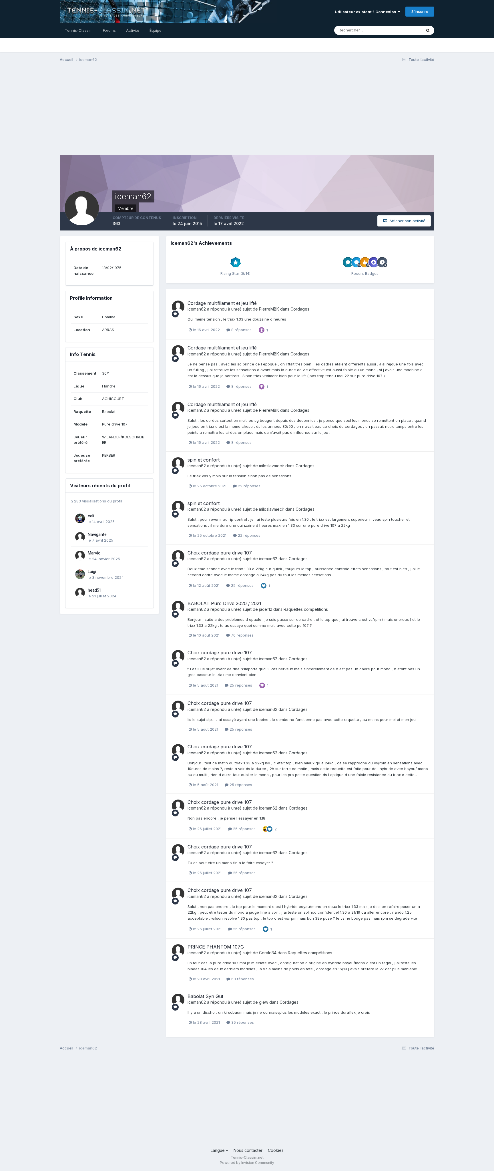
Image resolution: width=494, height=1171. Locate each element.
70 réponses (242, 635)
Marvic (94, 553)
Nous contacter (248, 1150)
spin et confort (204, 460)
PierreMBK (269, 309)
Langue (218, 1150)
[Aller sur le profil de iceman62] (178, 307)
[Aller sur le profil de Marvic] (80, 555)
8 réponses (241, 329)
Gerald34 (267, 952)
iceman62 (197, 309)
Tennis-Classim (79, 30)
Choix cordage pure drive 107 (220, 553)
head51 (94, 590)
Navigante (97, 534)
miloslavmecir (271, 465)
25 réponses (242, 585)
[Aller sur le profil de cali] (80, 518)
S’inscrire (419, 11)
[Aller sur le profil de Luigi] (80, 574)
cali (91, 516)
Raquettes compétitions (306, 609)
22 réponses (248, 486)
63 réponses (242, 979)
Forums (109, 30)
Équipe (156, 30)
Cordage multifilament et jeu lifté (222, 303)
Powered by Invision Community (247, 1162)
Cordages (299, 309)
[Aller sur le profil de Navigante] (80, 537)
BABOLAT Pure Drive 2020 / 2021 (224, 603)
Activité (132, 30)
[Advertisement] (247, 111)
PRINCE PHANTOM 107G (216, 947)
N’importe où (403, 30)
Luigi (92, 571)
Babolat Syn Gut (205, 996)
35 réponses (242, 1022)
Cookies (276, 1150)
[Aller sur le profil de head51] (80, 593)
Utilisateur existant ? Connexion (366, 11)
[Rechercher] (428, 30)
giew (263, 1002)
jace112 (265, 609)
